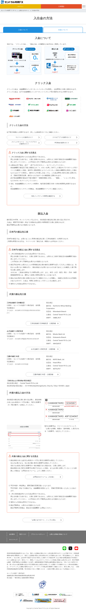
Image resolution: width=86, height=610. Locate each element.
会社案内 (12, 534)
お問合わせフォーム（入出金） (44, 477)
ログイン (20, 6)
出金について (63, 30)
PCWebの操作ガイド (62, 143)
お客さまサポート (24, 10)
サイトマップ (13, 539)
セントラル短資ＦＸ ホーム (8, 10)
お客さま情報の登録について (58, 534)
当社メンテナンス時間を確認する (43, 196)
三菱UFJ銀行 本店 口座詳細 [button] (43, 374)
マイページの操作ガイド (24, 137)
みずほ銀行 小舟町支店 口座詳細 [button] (43, 349)
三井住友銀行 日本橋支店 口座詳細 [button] (43, 323)
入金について (23, 30)
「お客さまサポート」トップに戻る (43, 520)
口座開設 (61, 6)
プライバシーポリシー (38, 534)
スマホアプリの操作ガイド (61, 137)
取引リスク (23, 534)
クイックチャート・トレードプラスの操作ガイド (24, 143)
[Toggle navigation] (84, 6)
